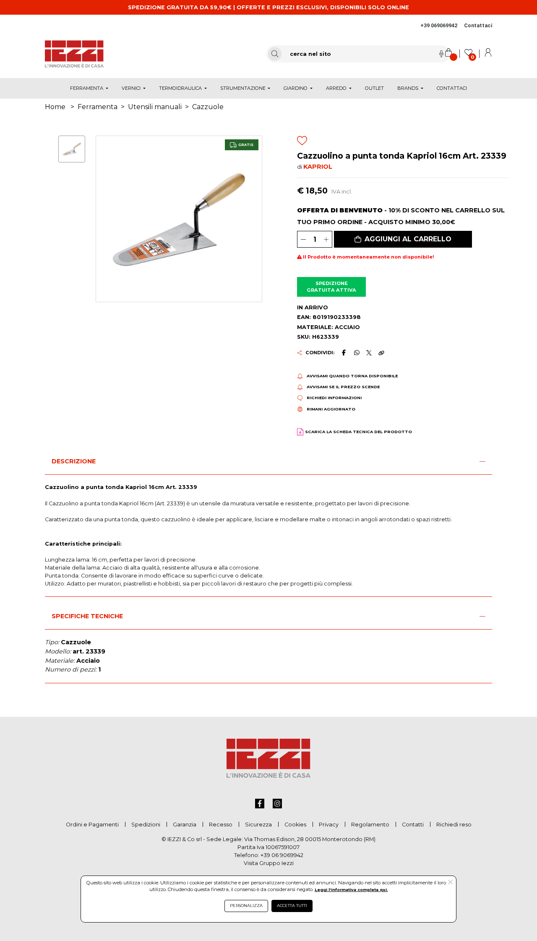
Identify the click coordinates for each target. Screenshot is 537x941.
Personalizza (246, 905)
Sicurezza (258, 824)
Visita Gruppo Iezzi (269, 863)
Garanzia (184, 824)
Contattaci (478, 25)
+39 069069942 (438, 25)
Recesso (220, 824)
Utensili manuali (155, 107)
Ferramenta (97, 107)
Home (55, 107)
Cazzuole (208, 107)
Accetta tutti (292, 905)
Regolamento (370, 824)
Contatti (413, 824)
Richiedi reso (454, 824)
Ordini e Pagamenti (92, 824)
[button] (403, 239)
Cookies (295, 824)
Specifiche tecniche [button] (87, 616)
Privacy (329, 824)
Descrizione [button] (74, 461)
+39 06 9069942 (282, 855)
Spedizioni (145, 824)
